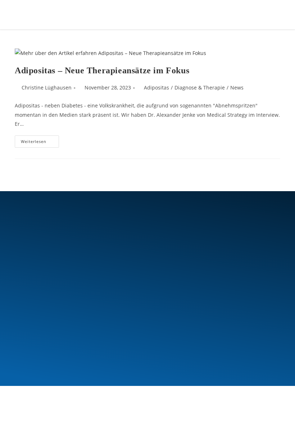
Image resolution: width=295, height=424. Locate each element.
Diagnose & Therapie (199, 87)
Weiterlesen (40, 139)
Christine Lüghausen (47, 87)
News (237, 87)
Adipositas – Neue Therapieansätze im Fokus (102, 70)
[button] (250, 14)
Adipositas (156, 87)
